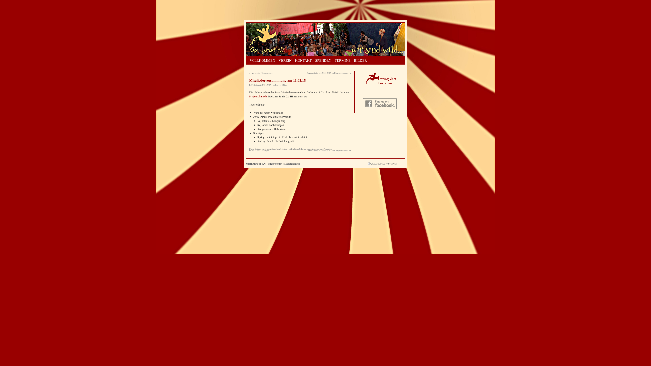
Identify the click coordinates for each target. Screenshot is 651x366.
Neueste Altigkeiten (279, 148)
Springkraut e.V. (256, 163)
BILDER (360, 60)
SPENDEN (323, 60)
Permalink (327, 148)
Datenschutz (292, 163)
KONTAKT (303, 60)
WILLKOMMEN (262, 60)
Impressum (275, 163)
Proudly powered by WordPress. (384, 163)
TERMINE (343, 60)
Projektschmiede (258, 96)
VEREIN (285, 60)
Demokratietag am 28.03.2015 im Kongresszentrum (329, 73)
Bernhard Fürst (281, 85)
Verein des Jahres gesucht (260, 73)
